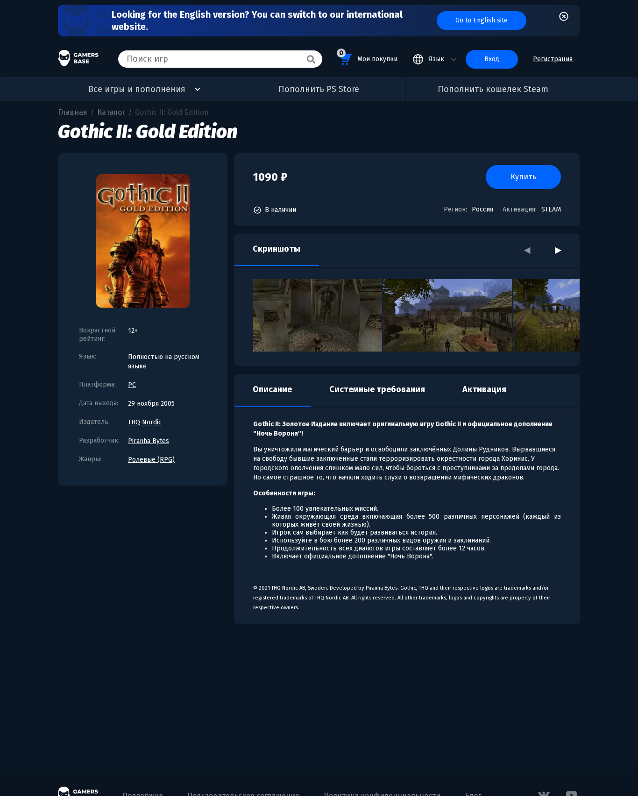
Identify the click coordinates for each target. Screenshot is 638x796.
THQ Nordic (145, 422)
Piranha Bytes (148, 441)
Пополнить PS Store (318, 89)
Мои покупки (368, 56)
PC (132, 385)
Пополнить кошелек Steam (493, 89)
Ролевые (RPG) (151, 460)
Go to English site (481, 20)
